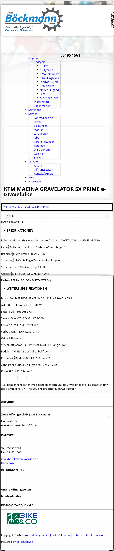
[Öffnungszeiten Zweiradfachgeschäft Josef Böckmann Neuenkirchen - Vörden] (92, 53)
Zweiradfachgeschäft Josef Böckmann (47, 535)
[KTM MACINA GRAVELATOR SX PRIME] (27, 207)
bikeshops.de (25, 542)
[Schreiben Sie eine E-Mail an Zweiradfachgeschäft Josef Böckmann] (109, 53)
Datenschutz (80, 535)
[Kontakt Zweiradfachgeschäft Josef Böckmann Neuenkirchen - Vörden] (4, 51)
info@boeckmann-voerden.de (19, 459)
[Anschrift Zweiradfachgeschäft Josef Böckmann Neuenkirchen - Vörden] (101, 53)
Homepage (8, 463)
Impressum (98, 535)
